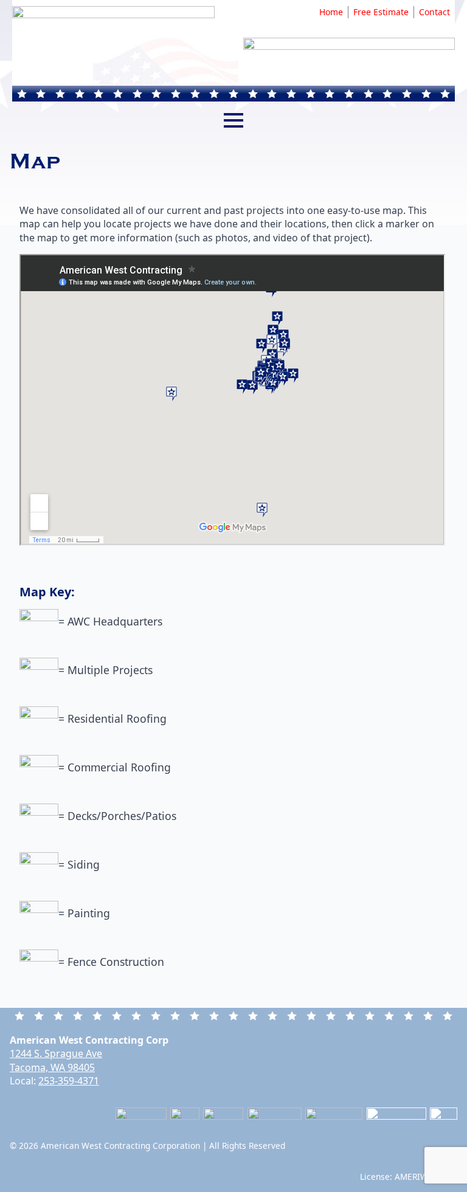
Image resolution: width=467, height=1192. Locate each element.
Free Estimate (381, 12)
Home (331, 12)
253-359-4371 (68, 1080)
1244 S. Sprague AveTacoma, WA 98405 (56, 1060)
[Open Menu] (233, 120)
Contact (434, 12)
